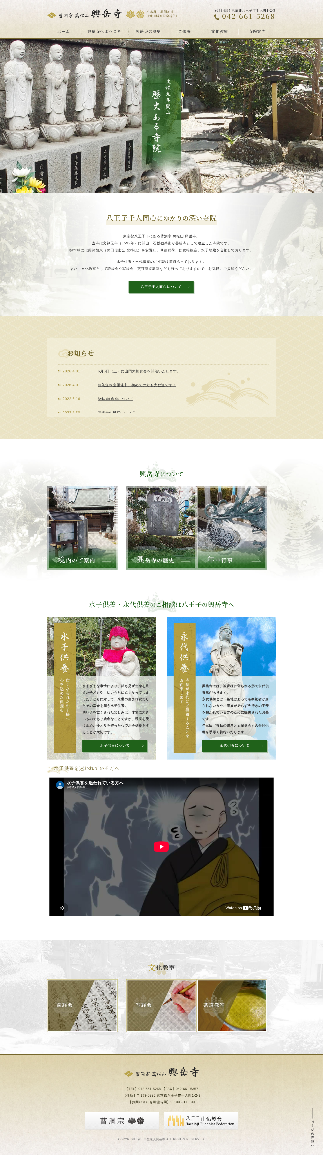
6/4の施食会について (115, 399)
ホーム (63, 32)
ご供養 (184, 32)
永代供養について (235, 745)
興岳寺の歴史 (148, 32)
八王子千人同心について (161, 287)
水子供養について (115, 745)
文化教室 (219, 32)
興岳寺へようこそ (104, 32)
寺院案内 (257, 32)
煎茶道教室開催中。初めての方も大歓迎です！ (137, 385)
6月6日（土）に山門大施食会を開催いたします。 (139, 371)
